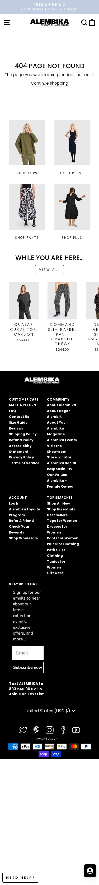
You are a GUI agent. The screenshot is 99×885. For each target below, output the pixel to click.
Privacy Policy (21, 457)
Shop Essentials (61, 509)
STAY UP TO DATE (24, 584)
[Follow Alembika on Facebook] (63, 730)
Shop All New (58, 503)
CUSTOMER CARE (23, 399)
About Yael (57, 422)
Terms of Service (24, 463)
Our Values (57, 474)
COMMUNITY (58, 399)
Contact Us (19, 416)
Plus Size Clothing (63, 544)
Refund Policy (21, 440)
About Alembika (61, 405)
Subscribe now (27, 667)
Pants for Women (62, 538)
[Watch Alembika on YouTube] (76, 730)
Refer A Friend (21, 520)
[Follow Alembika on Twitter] (23, 730)
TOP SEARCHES (60, 497)
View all (49, 269)
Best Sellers (57, 515)
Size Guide (18, 422)
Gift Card (55, 573)
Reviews (16, 428)
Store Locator (59, 457)
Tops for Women (62, 520)
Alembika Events (62, 440)
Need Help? (20, 877)
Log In (14, 503)
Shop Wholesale (23, 538)
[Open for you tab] (90, 870)
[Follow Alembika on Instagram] (50, 730)
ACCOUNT (18, 497)
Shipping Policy (23, 434)
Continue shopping (49, 83)
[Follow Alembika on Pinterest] (36, 730)
